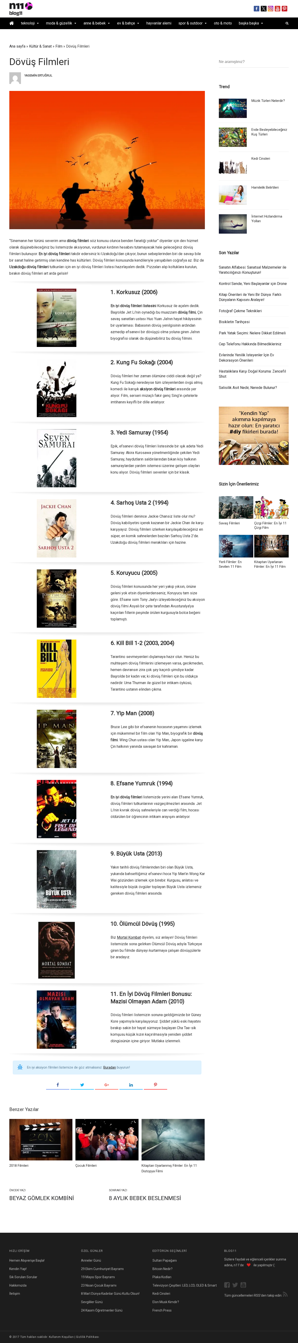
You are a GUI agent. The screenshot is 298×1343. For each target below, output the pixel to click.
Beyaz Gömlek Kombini (41, 1198)
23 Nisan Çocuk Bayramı (98, 1285)
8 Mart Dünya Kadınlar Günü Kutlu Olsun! (110, 1293)
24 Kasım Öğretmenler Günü (101, 1310)
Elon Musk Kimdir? (165, 1302)
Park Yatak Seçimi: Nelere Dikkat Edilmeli (252, 333)
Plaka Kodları (161, 1277)
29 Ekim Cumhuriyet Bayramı (102, 1269)
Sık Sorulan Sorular (23, 1277)
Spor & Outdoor (190, 23)
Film (58, 46)
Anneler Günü (91, 1260)
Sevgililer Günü (92, 1302)
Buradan (109, 1067)
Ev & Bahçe (126, 23)
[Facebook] (57, 1085)
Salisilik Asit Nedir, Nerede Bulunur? (248, 387)
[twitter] (236, 1285)
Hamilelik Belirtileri (265, 187)
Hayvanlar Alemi (158, 23)
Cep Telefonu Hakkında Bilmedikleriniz (250, 344)
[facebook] (228, 1285)
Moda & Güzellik (59, 23)
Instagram (271, 9)
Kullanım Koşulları (61, 1337)
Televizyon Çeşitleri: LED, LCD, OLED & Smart (184, 1285)
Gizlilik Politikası (87, 1337)
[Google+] (106, 1085)
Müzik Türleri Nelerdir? (268, 101)
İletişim (14, 1293)
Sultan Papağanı (164, 1260)
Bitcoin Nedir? (162, 1269)
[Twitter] (82, 1085)
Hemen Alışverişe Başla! (26, 1260)
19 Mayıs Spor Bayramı (98, 1277)
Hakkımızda (18, 1285)
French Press (162, 1310)
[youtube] (244, 1285)
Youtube (278, 9)
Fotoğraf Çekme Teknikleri (240, 311)
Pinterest (285, 9)
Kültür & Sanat (40, 46)
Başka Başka (249, 23)
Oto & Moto (223, 23)
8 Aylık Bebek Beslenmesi (145, 1198)
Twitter (264, 8)
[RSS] (285, 1294)
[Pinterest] (155, 1085)
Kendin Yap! (18, 1269)
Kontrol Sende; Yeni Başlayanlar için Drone (253, 283)
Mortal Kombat (129, 937)
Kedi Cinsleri (260, 158)
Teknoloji (28, 23)
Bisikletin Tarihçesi (234, 322)
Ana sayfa (17, 46)
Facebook (257, 9)
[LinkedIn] (131, 1085)
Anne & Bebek (95, 23)
